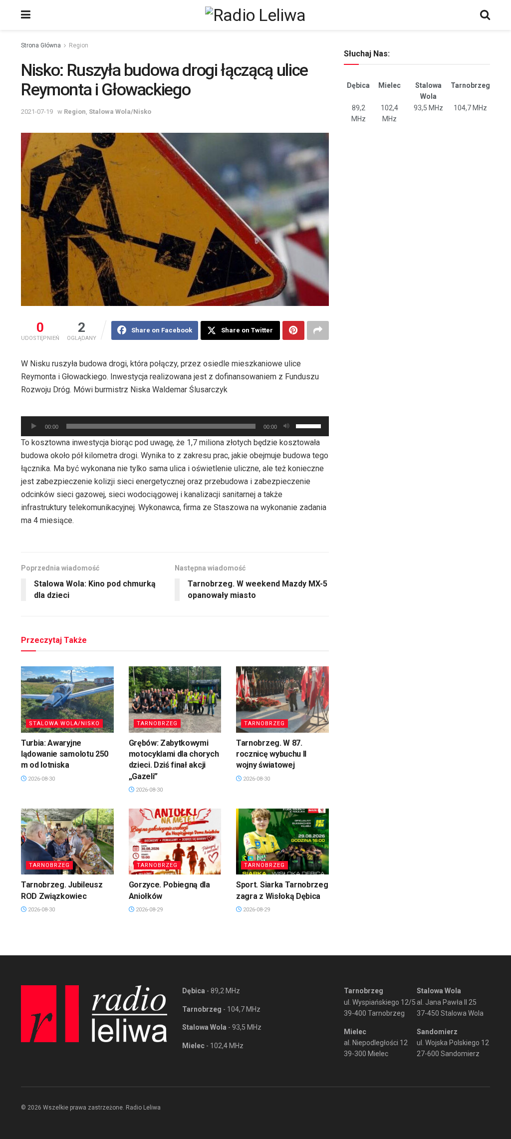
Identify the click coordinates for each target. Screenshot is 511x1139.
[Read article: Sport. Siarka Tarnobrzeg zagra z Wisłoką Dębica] (282, 842)
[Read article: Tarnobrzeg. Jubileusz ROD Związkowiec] (67, 842)
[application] (175, 426)
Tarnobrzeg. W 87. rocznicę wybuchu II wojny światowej (271, 754)
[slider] (310, 425)
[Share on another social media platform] (318, 330)
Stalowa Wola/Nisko (120, 111)
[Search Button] (485, 15)
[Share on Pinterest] (293, 330)
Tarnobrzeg (157, 723)
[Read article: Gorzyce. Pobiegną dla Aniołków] (175, 842)
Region (78, 45)
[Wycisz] (286, 426)
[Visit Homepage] (255, 14)
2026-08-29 (148, 909)
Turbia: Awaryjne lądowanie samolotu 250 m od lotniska (64, 754)
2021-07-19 (37, 111)
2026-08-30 (40, 779)
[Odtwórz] (34, 426)
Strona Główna (41, 45)
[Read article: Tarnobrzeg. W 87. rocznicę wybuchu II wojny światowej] (282, 699)
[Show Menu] (25, 15)
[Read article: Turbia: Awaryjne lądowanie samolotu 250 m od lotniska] (67, 699)
